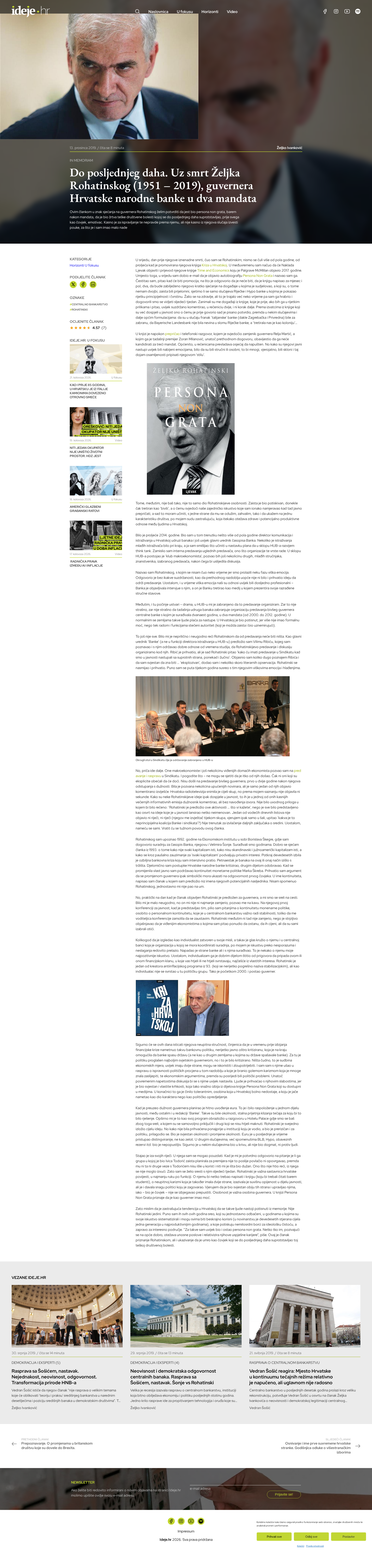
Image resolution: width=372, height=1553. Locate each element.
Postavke (349, 1536)
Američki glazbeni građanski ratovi (85, 509)
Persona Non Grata (257, 275)
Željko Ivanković (289, 147)
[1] (72, 328)
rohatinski (80, 309)
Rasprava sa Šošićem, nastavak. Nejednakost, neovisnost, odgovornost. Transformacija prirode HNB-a (54, 1377)
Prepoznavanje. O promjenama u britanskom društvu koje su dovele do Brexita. (57, 1444)
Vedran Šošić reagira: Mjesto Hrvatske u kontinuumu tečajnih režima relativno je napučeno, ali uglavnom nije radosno (291, 1377)
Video (232, 11)
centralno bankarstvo (90, 304)
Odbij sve (311, 1536)
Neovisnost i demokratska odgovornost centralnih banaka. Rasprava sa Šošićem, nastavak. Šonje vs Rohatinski (173, 1377)
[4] (84, 328)
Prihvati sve (274, 1536)
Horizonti (210, 11)
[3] (80, 328)
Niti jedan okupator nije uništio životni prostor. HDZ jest (87, 452)
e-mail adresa (200, 1488)
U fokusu (185, 11)
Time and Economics (213, 270)
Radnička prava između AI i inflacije (86, 563)
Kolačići (300, 1546)
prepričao (172, 334)
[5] (89, 328)
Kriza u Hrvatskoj (214, 265)
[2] (76, 328)
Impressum (186, 1531)
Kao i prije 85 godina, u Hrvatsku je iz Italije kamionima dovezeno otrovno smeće (89, 391)
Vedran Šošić (259, 1408)
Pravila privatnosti (315, 1546)
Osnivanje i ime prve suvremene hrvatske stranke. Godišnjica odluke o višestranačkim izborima (316, 1446)
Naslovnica (158, 11)
